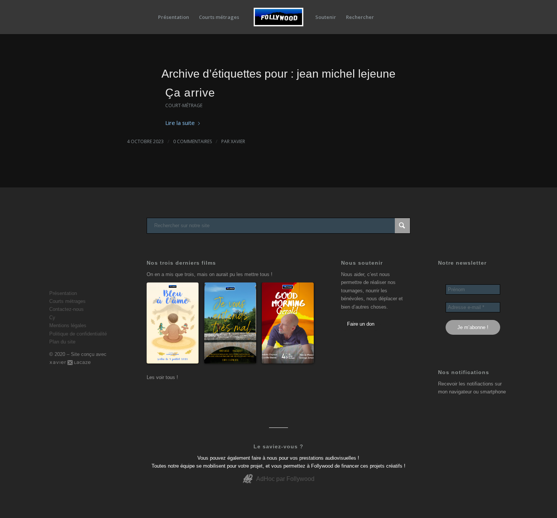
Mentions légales (67, 325)
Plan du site (62, 342)
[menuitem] (173, 17)
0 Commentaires (192, 141)
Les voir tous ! (162, 377)
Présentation (63, 293)
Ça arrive (190, 92)
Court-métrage (183, 105)
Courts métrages (67, 301)
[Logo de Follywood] (278, 17)
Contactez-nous (66, 309)
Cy (52, 317)
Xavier (238, 141)
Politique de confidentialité (78, 334)
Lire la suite (180, 122)
